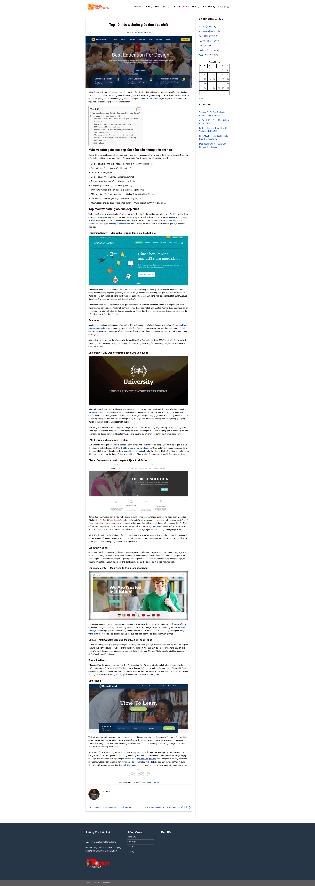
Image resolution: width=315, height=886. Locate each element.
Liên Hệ (195, 7)
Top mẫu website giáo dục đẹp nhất (106, 116)
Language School (101, 132)
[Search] (214, 6)
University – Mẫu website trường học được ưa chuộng (114, 124)
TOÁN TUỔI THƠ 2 (207, 55)
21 (219, 84)
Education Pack (100, 140)
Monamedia (128, 762)
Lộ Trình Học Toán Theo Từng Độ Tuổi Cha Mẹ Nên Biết (213, 129)
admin (148, 32)
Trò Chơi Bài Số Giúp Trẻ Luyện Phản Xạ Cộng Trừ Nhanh (212, 114)
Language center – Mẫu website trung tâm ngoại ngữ (114, 135)
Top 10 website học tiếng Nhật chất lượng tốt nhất (166, 807)
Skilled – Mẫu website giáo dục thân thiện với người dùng (115, 138)
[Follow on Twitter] (225, 7)
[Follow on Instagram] (221, 7)
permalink (155, 782)
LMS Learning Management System (107, 127)
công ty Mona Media (121, 224)
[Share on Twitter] (134, 774)
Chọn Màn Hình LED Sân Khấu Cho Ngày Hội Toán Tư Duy (213, 137)
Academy (98, 121)
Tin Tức (185, 7)
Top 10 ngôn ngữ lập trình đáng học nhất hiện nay (110, 807)
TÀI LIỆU (176, 7)
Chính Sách (206, 7)
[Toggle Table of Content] (137, 109)
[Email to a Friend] (139, 774)
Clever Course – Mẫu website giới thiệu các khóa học (114, 130)
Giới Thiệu (148, 7)
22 (223, 84)
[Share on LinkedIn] (148, 774)
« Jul (201, 98)
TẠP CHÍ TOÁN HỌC (208, 41)
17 (200, 84)
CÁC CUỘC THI (205, 26)
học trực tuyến (155, 526)
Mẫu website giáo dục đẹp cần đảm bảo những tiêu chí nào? (116, 113)
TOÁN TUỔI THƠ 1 (207, 50)
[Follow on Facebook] (218, 7)
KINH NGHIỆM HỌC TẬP (209, 31)
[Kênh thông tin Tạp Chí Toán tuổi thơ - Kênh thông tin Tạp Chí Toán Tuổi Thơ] (107, 7)
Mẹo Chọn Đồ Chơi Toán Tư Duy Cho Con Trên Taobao (212, 145)
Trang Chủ (137, 7)
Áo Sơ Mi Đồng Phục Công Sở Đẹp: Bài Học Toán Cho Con (214, 122)
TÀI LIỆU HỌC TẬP (207, 36)
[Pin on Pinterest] (143, 774)
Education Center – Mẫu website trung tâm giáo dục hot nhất (116, 119)
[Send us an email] (228, 7)
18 (205, 84)
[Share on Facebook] (130, 774)
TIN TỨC (139, 21)
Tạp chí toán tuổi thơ (148, 98)
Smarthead (100, 143)
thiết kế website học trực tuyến (135, 448)
